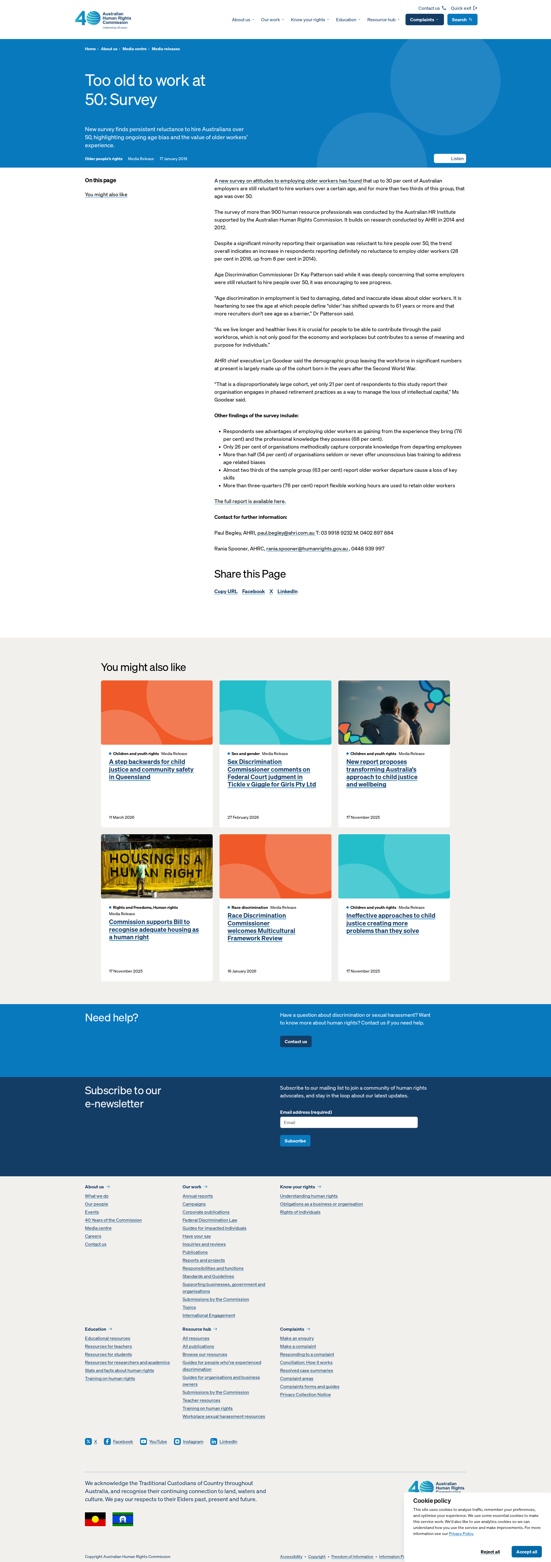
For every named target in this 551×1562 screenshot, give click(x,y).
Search (459, 19)
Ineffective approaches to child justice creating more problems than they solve (390, 923)
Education (346, 19)
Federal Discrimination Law (210, 1219)
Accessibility (291, 1557)
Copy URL (226, 591)
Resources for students (108, 1354)
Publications (195, 1252)
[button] (450, 158)
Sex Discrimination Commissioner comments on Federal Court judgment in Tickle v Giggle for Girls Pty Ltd (272, 773)
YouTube (158, 1441)
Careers (93, 1236)
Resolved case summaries (306, 1370)
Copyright (317, 1557)
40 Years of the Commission (113, 1219)
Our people (96, 1203)
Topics (189, 1307)
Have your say (197, 1236)
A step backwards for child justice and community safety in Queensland (151, 769)
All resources (196, 1338)
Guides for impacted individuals (215, 1228)
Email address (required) (306, 1112)
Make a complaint (298, 1346)
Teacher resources (201, 1400)
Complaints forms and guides (309, 1386)
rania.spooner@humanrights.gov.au (307, 548)
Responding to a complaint (307, 1354)
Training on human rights (110, 1378)
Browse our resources (205, 1354)
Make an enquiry (297, 1338)
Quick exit (461, 8)
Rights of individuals (300, 1211)
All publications (198, 1346)
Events (92, 1211)
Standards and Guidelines (208, 1276)
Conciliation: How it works (306, 1362)
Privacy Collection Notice (305, 1394)
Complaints (422, 19)
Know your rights (308, 19)
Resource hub (381, 19)
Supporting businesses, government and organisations (224, 1288)
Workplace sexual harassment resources (224, 1416)
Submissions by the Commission (216, 1299)
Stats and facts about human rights (119, 1370)
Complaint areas (296, 1378)
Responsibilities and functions (213, 1268)
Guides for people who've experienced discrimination (222, 1366)
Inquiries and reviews (204, 1244)
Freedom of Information (352, 1557)
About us (241, 19)
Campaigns (194, 1203)
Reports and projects (204, 1260)
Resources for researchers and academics (127, 1362)
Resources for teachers (108, 1346)
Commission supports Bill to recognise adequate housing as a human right (154, 929)
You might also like (106, 194)
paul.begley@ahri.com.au (286, 533)
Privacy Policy (461, 1534)
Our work (270, 19)
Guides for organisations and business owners (221, 1381)
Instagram (193, 1441)
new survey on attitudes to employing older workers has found (291, 180)
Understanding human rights (309, 1195)
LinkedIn (288, 591)
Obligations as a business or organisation (321, 1203)
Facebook (253, 591)
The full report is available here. (250, 501)
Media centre (98, 1228)
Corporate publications (206, 1211)
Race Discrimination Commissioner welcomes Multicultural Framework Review (261, 927)
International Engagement (209, 1315)
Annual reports (198, 1195)
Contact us (429, 8)
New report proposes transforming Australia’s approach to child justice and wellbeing (382, 773)
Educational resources (107, 1338)
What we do (96, 1195)
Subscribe (295, 1140)
